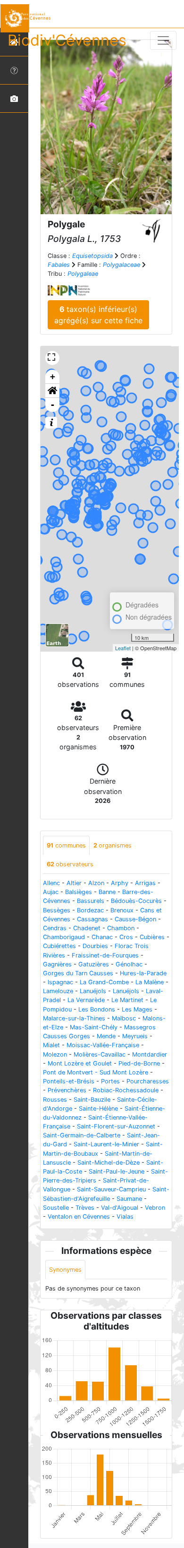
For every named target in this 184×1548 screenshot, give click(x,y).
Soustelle (56, 1207)
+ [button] (52, 376)
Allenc (51, 883)
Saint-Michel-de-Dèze (108, 1162)
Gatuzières (93, 964)
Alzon (96, 883)
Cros (126, 937)
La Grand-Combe (104, 982)
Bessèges (56, 910)
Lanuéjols (93, 991)
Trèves (84, 1207)
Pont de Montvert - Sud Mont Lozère (95, 1072)
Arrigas (145, 883)
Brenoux (122, 910)
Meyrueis (135, 1036)
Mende (106, 1036)
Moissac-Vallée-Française (103, 1045)
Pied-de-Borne (139, 1063)
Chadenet (86, 928)
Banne (107, 891)
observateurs (70, 864)
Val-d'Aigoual (119, 1207)
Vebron (155, 1207)
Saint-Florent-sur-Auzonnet (116, 1126)
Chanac (102, 937)
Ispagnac (60, 982)
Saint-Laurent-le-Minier (106, 1144)
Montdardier (149, 1054)
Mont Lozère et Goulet (80, 1063)
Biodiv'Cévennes (67, 40)
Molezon (55, 1054)
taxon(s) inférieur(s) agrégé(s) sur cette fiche (98, 314)
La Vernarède (86, 999)
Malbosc (124, 1018)
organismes (112, 845)
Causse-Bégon (135, 919)
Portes (110, 1081)
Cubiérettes (59, 945)
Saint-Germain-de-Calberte (81, 1135)
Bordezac (90, 910)
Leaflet (123, 648)
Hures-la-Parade (143, 973)
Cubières (152, 937)
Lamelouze (58, 991)
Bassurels (90, 900)
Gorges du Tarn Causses (78, 973)
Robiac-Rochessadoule (126, 1090)
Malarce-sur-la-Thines (74, 1018)
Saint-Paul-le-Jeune (116, 1171)
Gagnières (57, 964)
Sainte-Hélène (98, 1108)
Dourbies (95, 945)
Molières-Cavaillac (99, 1054)
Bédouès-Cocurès (136, 900)
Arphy (119, 883)
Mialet (51, 1045)
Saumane (129, 1198)
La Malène (149, 982)
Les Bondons (96, 1009)
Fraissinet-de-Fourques (105, 955)
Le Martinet (127, 999)
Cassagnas (92, 919)
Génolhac (129, 964)
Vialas (125, 1216)
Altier (74, 883)
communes (66, 845)
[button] (52, 391)
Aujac (51, 891)
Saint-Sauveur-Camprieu (111, 1189)
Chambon (120, 928)
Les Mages (137, 1009)
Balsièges (78, 891)
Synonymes (65, 1269)
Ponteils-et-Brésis (68, 1081)
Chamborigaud (64, 937)
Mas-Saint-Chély (93, 1027)
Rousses (55, 1099)
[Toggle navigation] (163, 40)
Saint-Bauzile (92, 1099)
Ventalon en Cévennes (79, 1216)
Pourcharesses (147, 1081)
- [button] (52, 405)
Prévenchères (67, 1090)
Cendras (55, 928)
